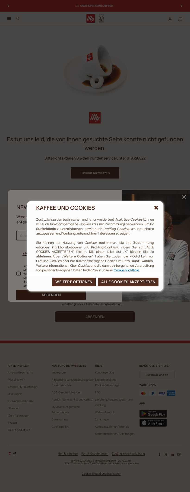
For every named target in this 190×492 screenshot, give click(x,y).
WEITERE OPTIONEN (73, 281)
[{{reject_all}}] (156, 208)
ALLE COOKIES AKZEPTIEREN (128, 281)
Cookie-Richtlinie (126, 270)
